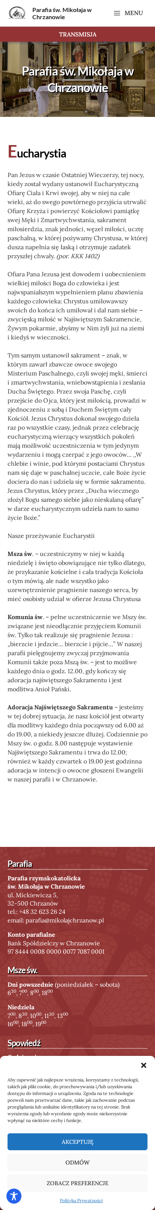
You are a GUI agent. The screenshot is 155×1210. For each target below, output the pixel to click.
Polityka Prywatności (81, 1200)
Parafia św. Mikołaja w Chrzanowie (62, 13)
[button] (143, 1065)
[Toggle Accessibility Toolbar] (14, 1196)
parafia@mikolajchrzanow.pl (65, 920)
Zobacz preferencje (77, 1183)
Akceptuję (77, 1141)
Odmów (77, 1162)
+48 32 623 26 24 (42, 911)
